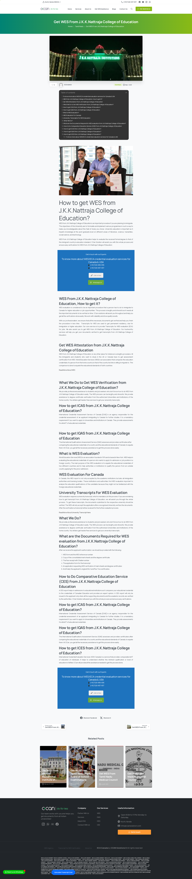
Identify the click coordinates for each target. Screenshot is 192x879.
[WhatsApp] (150, 2)
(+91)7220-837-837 (130, 2)
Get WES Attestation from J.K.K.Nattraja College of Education (83, 102)
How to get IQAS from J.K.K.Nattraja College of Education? (82, 131)
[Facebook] (139, 2)
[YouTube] (143, 2)
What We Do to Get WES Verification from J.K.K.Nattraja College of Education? (88, 104)
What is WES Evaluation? (71, 113)
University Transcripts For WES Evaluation (76, 118)
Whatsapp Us (97, 282)
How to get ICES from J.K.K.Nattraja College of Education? (82, 134)
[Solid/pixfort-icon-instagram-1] (43, 824)
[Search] (131, 9)
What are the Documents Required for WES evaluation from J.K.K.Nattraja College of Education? (94, 123)
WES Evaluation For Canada (72, 115)
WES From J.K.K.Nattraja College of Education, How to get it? (82, 99)
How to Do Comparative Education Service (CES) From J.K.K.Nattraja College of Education (93, 126)
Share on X (107, 718)
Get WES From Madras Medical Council (137, 776)
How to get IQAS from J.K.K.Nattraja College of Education (81, 110)
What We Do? (68, 121)
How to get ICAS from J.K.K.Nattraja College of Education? (82, 107)
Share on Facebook (90, 718)
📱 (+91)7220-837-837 (96, 268)
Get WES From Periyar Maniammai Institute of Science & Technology (50, 775)
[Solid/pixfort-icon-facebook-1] (57, 824)
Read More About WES (67, 370)
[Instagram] (146, 2)
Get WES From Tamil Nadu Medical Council (108, 776)
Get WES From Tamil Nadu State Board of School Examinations (80, 775)
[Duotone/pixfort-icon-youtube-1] (52, 824)
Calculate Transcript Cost (63, 872)
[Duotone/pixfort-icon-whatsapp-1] (48, 824)
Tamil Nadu (79, 26)
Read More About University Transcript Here (75, 512)
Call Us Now (97, 275)
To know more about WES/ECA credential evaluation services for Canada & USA (89, 96)
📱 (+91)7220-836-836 (96, 265)
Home (70, 26)
